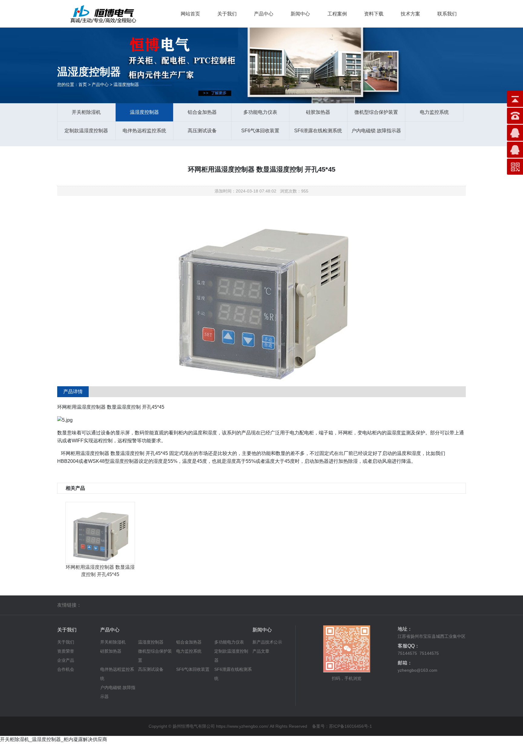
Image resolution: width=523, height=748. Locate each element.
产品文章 (260, 651)
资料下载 (373, 13)
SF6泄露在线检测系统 (318, 130)
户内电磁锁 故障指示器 (376, 130)
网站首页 (190, 13)
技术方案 (410, 13)
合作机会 (65, 669)
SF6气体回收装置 (260, 130)
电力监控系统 (434, 112)
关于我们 (227, 13)
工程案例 (337, 13)
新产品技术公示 (267, 642)
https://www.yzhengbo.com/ (242, 726)
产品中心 (263, 13)
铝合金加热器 (202, 112)
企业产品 (65, 660)
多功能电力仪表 (260, 112)
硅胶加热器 (318, 112)
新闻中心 (300, 13)
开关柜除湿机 (86, 112)
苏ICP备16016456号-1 (350, 726)
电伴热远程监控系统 (144, 130)
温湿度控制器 (144, 112)
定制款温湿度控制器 (86, 130)
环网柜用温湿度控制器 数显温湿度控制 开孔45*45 (100, 571)
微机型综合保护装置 (376, 112)
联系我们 (447, 13)
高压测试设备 (202, 130)
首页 (82, 84)
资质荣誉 (65, 651)
